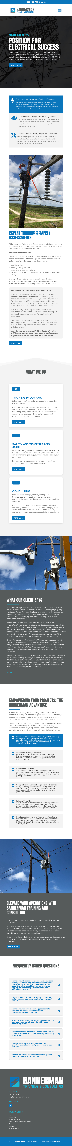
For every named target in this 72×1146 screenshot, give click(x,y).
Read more (15, 343)
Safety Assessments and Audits (20, 1122)
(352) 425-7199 (32, 2)
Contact (12, 1126)
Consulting (13, 1117)
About (11, 1124)
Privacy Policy (14, 1128)
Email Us (42, 2)
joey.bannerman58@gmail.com (20, 1097)
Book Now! (16, 65)
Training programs (15, 1119)
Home (11, 1115)
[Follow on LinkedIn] (10, 1105)
